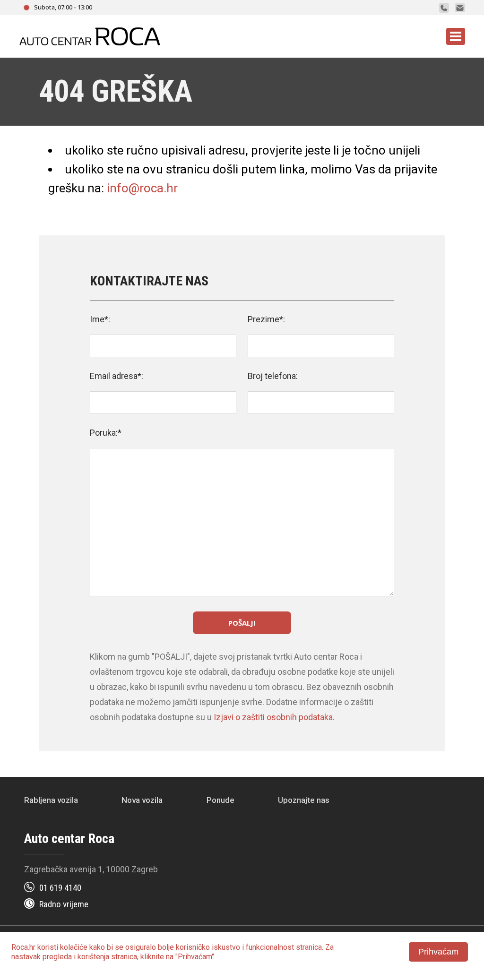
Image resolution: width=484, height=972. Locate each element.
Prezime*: (266, 319)
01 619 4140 (60, 887)
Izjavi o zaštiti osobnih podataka (273, 717)
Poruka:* (105, 433)
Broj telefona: (273, 376)
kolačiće (73, 947)
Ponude (220, 800)
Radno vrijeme (63, 904)
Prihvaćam (438, 951)
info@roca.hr (142, 188)
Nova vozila (142, 800)
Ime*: (100, 319)
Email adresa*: (116, 376)
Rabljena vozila (51, 800)
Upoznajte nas (303, 800)
